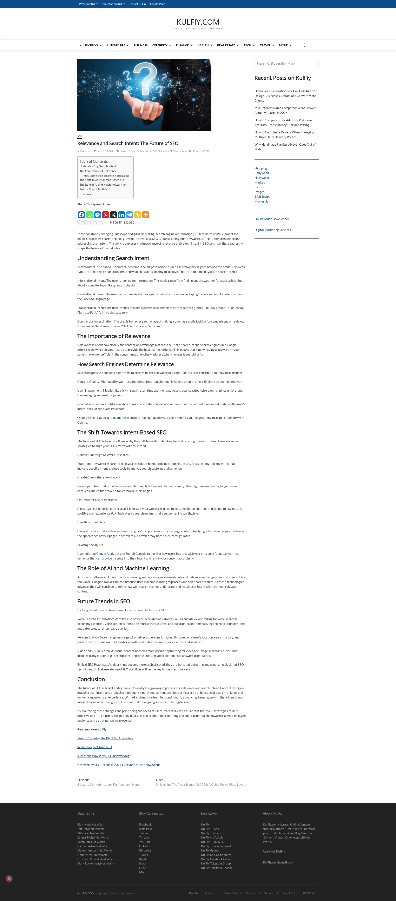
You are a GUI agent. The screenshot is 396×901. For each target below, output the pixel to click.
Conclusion (87, 194)
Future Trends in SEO (93, 189)
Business (141, 45)
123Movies (262, 196)
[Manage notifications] (9, 878)
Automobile (115, 45)
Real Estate (226, 45)
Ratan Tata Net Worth (91, 841)
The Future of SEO (199, 151)
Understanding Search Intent (98, 166)
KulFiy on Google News (216, 854)
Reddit (143, 859)
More (283, 45)
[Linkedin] (121, 212)
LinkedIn (144, 846)
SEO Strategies (161, 151)
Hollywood (262, 177)
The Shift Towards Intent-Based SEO (102, 179)
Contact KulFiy (137, 4)
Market (260, 182)
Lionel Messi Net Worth (92, 854)
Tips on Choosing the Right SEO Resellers (105, 738)
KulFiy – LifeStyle (212, 837)
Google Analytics (107, 553)
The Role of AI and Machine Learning (103, 184)
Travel (265, 45)
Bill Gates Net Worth (90, 833)
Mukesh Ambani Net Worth (95, 850)
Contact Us (210, 893)
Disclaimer (250, 893)
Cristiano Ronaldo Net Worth (96, 859)
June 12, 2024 (105, 151)
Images (259, 192)
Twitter (143, 833)
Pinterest (145, 850)
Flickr (143, 867)
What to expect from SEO (94, 747)
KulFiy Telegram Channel (217, 867)
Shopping (261, 168)
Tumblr (143, 854)
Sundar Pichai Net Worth (93, 837)
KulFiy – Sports (211, 833)
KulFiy (102, 729)
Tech (247, 45)
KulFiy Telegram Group (216, 863)
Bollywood (262, 173)
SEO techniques (179, 151)
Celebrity (159, 45)
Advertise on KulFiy (113, 4)
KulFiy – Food (210, 828)
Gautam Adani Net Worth (93, 846)
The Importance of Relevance (98, 171)
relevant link (118, 417)
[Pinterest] (105, 212)
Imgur (143, 863)
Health (203, 45)
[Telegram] (129, 212)
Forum (259, 187)
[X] (113, 212)
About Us (193, 893)
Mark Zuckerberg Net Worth (95, 863)
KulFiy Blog (88, 45)
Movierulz (261, 201)
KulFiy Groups (210, 850)
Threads (144, 837)
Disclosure (269, 893)
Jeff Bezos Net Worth (91, 828)
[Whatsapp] (89, 212)
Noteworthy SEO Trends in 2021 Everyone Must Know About (118, 765)
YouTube (144, 841)
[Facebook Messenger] (97, 212)
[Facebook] (81, 212)
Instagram (145, 828)
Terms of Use (309, 892)
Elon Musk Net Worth (91, 824)
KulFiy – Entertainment (216, 846)
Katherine (85, 151)
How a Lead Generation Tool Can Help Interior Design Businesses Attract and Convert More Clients (286, 95)
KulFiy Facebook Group (216, 859)
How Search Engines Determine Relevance (106, 175)
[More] (145, 212)
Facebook (145, 824)
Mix (141, 872)
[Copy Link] (137, 212)
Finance (182, 45)
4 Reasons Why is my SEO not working (103, 756)
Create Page (157, 4)
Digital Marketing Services (273, 230)
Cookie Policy (288, 893)
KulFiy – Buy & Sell (213, 841)
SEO (79, 136)
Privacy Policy (231, 893)
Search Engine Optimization (136, 151)
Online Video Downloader (272, 219)
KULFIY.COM (198, 22)
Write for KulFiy (88, 4)
